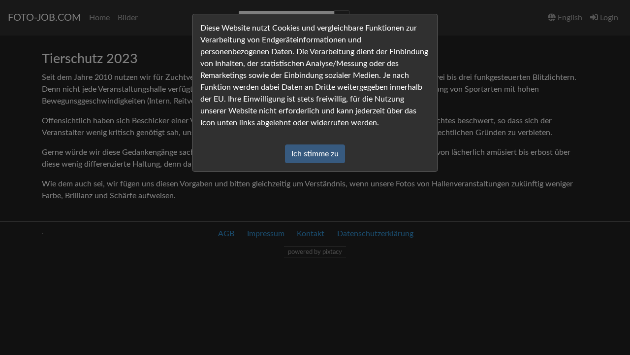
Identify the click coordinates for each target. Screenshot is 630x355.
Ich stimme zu (315, 154)
